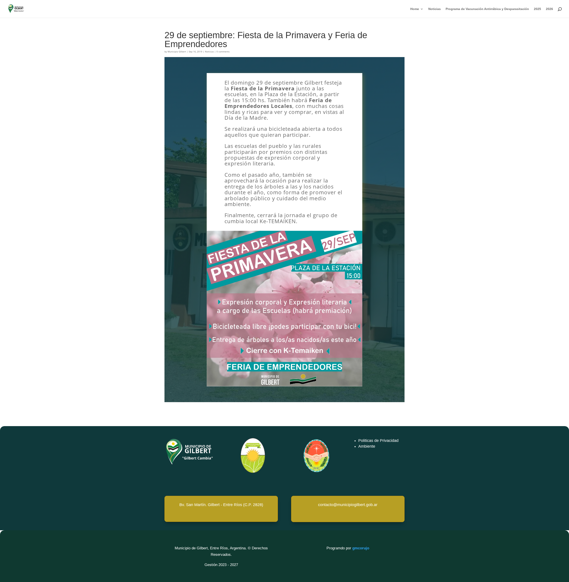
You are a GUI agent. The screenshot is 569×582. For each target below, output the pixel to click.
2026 (549, 9)
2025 (537, 9)
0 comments (223, 51)
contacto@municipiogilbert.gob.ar (347, 505)
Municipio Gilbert (177, 51)
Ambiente (366, 446)
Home (414, 9)
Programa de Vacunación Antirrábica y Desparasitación (487, 9)
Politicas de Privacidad (378, 440)
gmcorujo (360, 548)
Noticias (434, 9)
